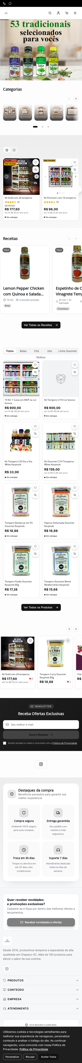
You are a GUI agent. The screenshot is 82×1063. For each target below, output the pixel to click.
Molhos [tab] (41, 357)
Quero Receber (38, 734)
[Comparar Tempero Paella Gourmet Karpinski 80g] (35, 553)
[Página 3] (48, 126)
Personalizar (12, 1056)
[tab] (7, 150)
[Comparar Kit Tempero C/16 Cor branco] (75, 372)
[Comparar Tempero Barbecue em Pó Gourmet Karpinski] (35, 495)
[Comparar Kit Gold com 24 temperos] (35, 169)
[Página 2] (42, 126)
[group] (41, 50)
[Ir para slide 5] (48, 76)
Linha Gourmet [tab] (68, 351)
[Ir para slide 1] (23, 76)
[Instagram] (41, 764)
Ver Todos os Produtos (38, 607)
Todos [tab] (10, 351)
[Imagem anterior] (6, 176)
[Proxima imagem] (36, 176)
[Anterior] (69, 99)
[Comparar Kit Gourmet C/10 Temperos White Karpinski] (75, 433)
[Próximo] (76, 99)
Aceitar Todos (48, 1056)
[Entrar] (58, 13)
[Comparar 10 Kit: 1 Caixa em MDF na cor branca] (35, 372)
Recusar (30, 1056)
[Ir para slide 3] (35, 76)
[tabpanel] (41, 189)
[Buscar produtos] (50, 13)
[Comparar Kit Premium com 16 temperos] (75, 169)
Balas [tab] (23, 351)
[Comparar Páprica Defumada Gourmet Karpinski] (75, 495)
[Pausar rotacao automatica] (59, 75)
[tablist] (10, 150)
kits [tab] (49, 351)
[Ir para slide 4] (42, 76)
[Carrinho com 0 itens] (67, 13)
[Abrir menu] (75, 13)
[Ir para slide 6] (53, 76)
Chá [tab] (36, 351)
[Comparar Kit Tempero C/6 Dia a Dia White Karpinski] (35, 433)
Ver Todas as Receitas (38, 325)
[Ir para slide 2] (28, 76)
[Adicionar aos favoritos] (35, 162)
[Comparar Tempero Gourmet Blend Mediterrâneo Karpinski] (75, 553)
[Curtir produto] (30, 640)
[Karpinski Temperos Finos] (6, 13)
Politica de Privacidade (64, 743)
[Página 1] (35, 126)
